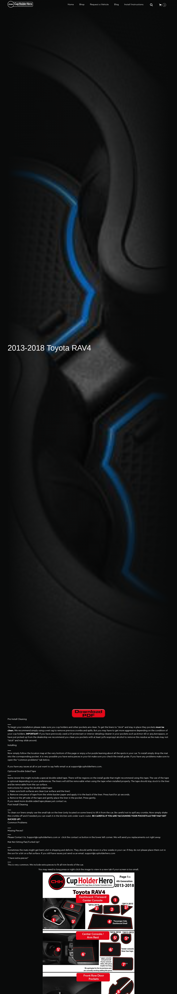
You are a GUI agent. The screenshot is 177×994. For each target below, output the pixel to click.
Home (71, 4)
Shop (81, 4)
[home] (20, 4)
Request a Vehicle (99, 4)
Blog (116, 4)
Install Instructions (134, 4)
